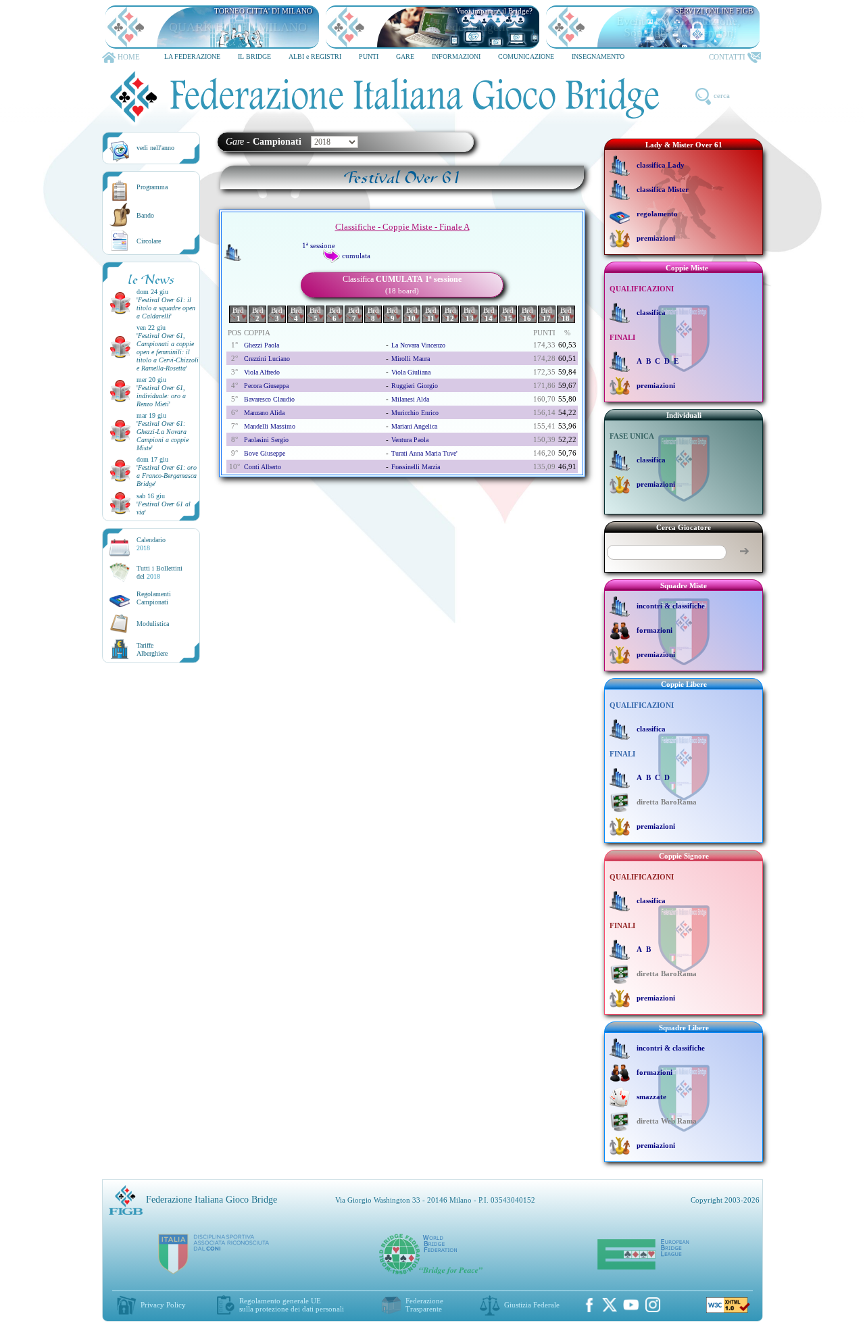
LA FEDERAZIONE (192, 56)
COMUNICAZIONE (526, 56)
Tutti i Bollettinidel (159, 572)
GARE (405, 56)
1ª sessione (318, 245)
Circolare (149, 241)
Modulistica (153, 623)
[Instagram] (653, 1305)
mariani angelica (414, 426)
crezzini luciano (267, 358)
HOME (129, 57)
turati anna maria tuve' (424, 453)
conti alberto (262, 467)
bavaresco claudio (269, 399)
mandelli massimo (269, 426)
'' (166, 308)
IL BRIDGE (254, 56)
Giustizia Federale (532, 1305)
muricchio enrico (415, 412)
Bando (145, 215)
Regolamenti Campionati (154, 598)
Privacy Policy (163, 1305)
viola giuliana (410, 372)
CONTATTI (727, 57)
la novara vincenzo (418, 345)
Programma (152, 187)
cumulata (356, 255)
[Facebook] (589, 1305)
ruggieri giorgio (414, 385)
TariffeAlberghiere (152, 649)
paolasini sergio (266, 439)
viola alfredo (262, 372)
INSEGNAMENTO (598, 56)
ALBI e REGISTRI (315, 56)
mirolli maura (410, 358)
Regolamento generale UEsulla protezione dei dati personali (291, 1305)
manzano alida (264, 412)
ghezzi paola (261, 345)
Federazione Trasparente (424, 1305)
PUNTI (368, 56)
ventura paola (409, 439)
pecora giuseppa (266, 385)
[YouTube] (631, 1305)
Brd (238, 314)
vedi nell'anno (155, 147)
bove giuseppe (264, 453)
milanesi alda (410, 399)
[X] (609, 1305)
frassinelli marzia (415, 467)
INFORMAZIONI (456, 56)
